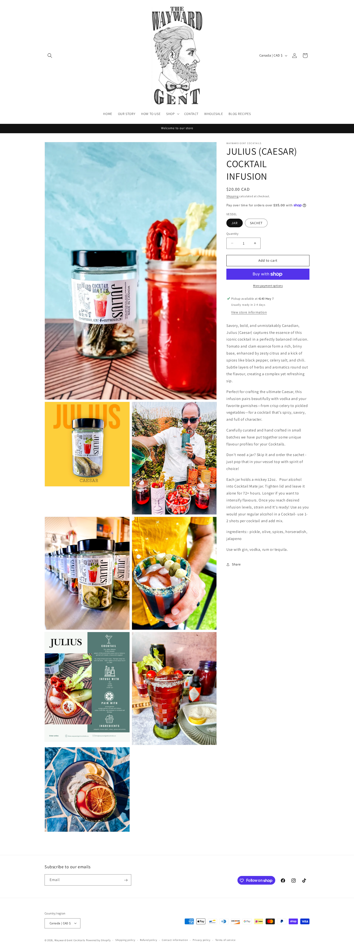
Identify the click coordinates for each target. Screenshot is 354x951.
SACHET (256, 223)
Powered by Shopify (98, 940)
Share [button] (236, 564)
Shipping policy (125, 940)
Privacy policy (201, 940)
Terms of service (225, 940)
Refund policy (148, 940)
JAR (234, 223)
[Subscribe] (125, 880)
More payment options (268, 285)
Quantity (232, 234)
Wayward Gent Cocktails (69, 940)
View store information (249, 312)
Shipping (232, 196)
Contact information (175, 940)
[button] (50, 55)
